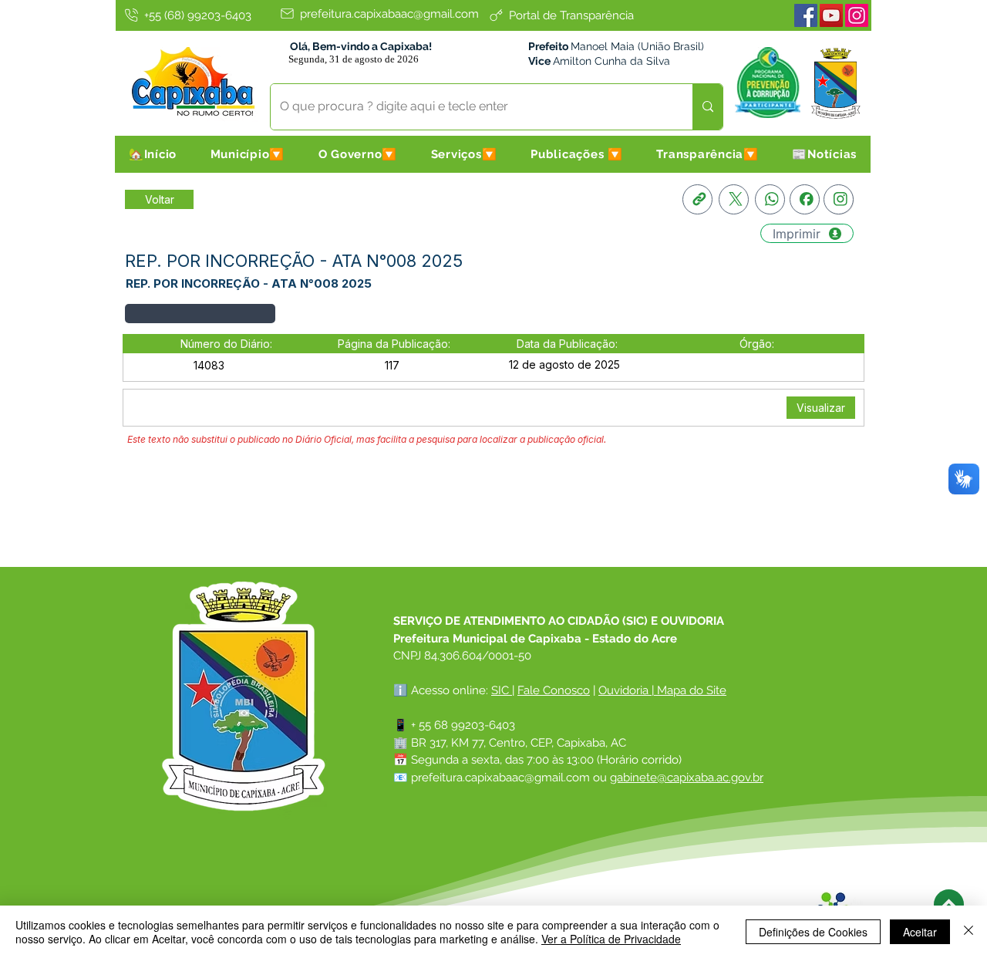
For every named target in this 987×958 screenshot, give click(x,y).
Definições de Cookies (813, 931)
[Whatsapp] (770, 199)
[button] (247, 154)
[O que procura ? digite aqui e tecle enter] (707, 107)
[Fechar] (968, 932)
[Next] (949, 904)
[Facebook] (805, 15)
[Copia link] (697, 199)
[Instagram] (856, 15)
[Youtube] (831, 15)
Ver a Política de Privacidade (611, 938)
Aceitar (920, 931)
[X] (734, 199)
